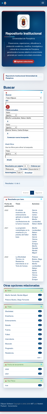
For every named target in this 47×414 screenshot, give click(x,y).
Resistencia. (9, 353)
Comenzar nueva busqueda (18, 137)
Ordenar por (35, 166)
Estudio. (8, 325)
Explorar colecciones (24, 61)
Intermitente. (9, 339)
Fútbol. (7, 334)
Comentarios (12, 406)
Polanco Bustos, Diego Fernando (37, 259)
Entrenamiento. (10, 320)
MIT (32, 403)
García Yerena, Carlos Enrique (35, 213)
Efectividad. (9, 311)
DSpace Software (7, 403)
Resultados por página (14, 166)
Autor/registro (10, 172)
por (7, 100)
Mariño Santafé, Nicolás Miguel (35, 249)
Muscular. (8, 344)
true (6, 385)
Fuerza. (8, 330)
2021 (7, 374)
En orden (24, 169)
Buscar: (9, 95)
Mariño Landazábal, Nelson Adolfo (37, 221)
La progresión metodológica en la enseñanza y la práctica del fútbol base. (22, 232)
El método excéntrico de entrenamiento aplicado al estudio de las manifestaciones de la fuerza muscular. (23, 217)
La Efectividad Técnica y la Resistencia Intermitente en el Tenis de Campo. (22, 261)
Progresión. (9, 348)
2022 (7, 369)
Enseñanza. (9, 316)
